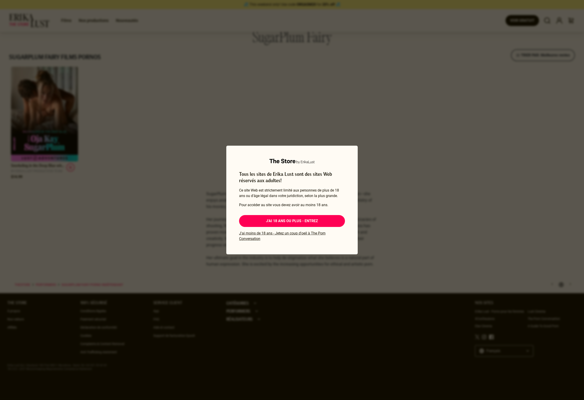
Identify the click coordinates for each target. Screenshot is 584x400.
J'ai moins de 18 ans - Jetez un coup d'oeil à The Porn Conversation (282, 236)
